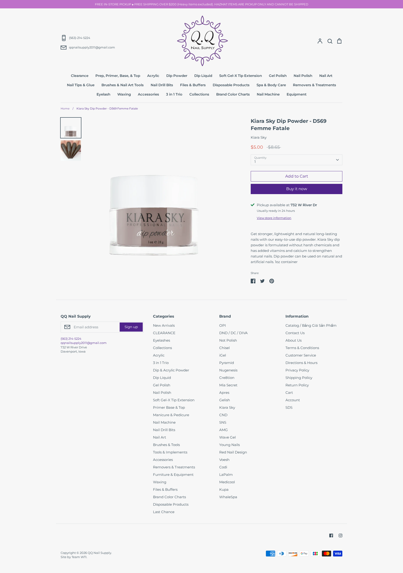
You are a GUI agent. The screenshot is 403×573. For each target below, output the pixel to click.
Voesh (224, 459)
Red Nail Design (233, 452)
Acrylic (153, 75)
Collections (199, 94)
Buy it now (296, 188)
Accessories (148, 94)
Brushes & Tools (166, 445)
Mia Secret (228, 385)
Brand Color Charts (233, 94)
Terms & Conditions (302, 348)
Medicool (227, 482)
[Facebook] (331, 535)
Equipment (296, 94)
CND (223, 415)
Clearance (79, 75)
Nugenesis (228, 370)
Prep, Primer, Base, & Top (117, 75)
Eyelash (103, 94)
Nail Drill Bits (162, 85)
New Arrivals (164, 325)
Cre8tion (226, 377)
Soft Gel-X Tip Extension (240, 75)
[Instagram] (340, 535)
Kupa (224, 489)
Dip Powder (176, 75)
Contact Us (295, 333)
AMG (223, 430)
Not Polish (228, 340)
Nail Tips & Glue (80, 85)
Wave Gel (227, 437)
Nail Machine (268, 94)
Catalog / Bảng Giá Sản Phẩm (311, 325)
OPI (222, 325)
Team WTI (79, 557)
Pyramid (226, 362)
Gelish (224, 400)
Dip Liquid (203, 75)
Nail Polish (303, 75)
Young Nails (229, 445)
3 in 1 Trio (174, 94)
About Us (293, 340)
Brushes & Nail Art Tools (122, 85)
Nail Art (325, 75)
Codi (223, 467)
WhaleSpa (228, 497)
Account (292, 400)
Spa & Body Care (271, 85)
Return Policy (297, 385)
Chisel (224, 348)
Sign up (131, 327)
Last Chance (163, 512)
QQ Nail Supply (99, 553)
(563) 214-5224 (71, 338)
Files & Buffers (193, 85)
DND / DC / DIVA (233, 333)
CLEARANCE (164, 333)
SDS (288, 407)
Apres (224, 392)
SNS (222, 422)
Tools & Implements (170, 452)
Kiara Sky (259, 137)
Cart (289, 392)
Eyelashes (161, 340)
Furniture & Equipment (173, 474)
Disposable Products (231, 85)
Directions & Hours (301, 362)
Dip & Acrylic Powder (171, 370)
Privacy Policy (297, 370)
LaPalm (226, 474)
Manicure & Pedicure (171, 415)
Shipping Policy (298, 377)
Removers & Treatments (314, 85)
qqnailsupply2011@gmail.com (84, 343)
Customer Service (300, 355)
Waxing (124, 94)
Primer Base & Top (169, 407)
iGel (222, 355)
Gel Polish (278, 75)
